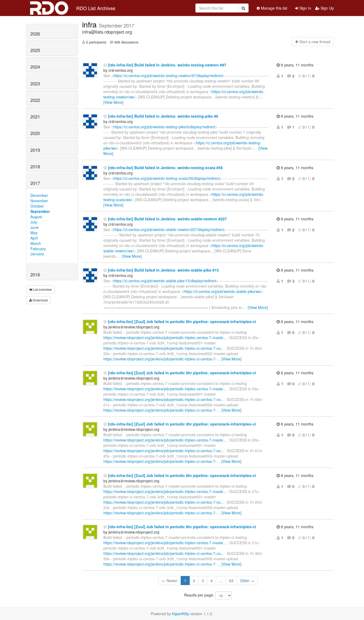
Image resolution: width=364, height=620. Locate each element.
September (40, 211)
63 (231, 580)
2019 (35, 150)
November (39, 200)
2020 (35, 133)
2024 (35, 66)
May (34, 232)
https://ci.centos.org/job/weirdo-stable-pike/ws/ (222, 291)
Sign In (304, 8)
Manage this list (273, 8)
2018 (35, 166)
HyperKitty (180, 613)
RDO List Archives (95, 8)
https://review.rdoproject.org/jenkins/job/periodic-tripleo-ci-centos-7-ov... (163, 348)
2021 (35, 116)
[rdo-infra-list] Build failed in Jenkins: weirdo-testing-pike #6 (162, 116)
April (34, 238)
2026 (35, 33)
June (34, 227)
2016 (35, 274)
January (37, 253)
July (33, 222)
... (221, 580)
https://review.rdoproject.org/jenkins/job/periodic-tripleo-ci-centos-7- (160, 358)
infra (90, 24)
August (36, 216)
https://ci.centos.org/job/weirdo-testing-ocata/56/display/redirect (166, 178)
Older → (247, 580)
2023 (35, 83)
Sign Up (326, 8)
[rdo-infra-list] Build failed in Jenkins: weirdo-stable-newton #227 (167, 218)
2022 (35, 100)
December (39, 195)
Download (40, 300)
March (35, 243)
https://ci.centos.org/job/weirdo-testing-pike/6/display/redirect (164, 126)
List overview (42, 289)
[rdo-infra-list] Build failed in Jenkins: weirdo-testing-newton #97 (166, 64)
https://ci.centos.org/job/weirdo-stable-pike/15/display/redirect (164, 280)
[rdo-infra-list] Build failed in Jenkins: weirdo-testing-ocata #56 (165, 167)
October (37, 206)
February (38, 248)
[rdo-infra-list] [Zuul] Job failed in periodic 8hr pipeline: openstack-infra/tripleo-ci (181, 321)
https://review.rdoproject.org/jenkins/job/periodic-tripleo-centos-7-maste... (164, 337)
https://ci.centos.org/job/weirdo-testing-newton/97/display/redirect (168, 75)
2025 (35, 50)
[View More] (113, 102)
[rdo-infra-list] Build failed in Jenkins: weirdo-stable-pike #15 (163, 270)
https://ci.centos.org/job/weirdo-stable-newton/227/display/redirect (168, 229)
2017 (35, 183)
